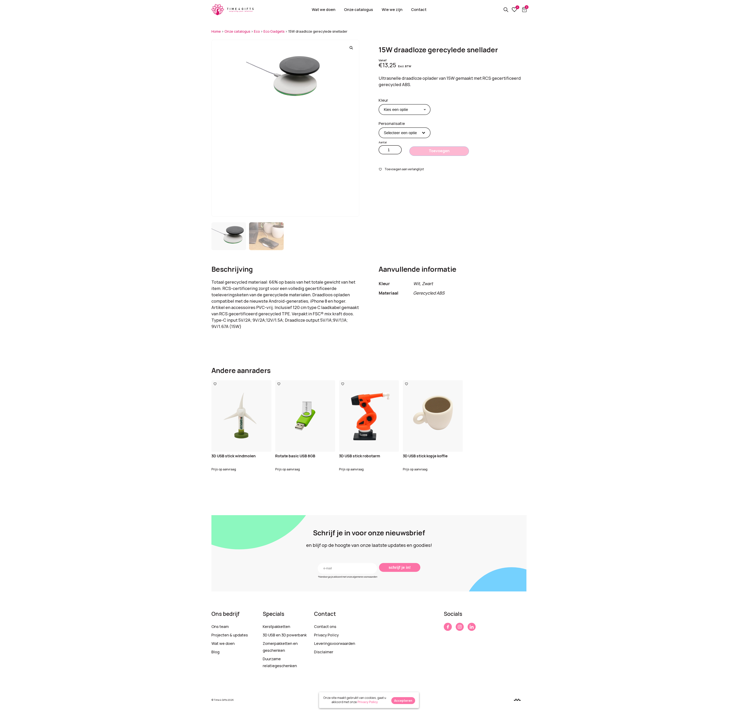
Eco (257, 31)
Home (216, 31)
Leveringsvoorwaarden (334, 643)
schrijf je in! (400, 567)
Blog (215, 651)
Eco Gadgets (273, 31)
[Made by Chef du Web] (517, 699)
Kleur (383, 100)
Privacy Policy (326, 635)
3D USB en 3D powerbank (285, 635)
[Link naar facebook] (448, 627)
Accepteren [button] (403, 700)
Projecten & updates (229, 635)
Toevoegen (439, 150)
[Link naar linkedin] (472, 627)
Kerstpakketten (276, 626)
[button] (351, 47)
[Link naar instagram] (460, 627)
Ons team (220, 626)
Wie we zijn (392, 9)
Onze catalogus (358, 9)
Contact (418, 9)
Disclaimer (323, 651)
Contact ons (325, 626)
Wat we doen (323, 9)
